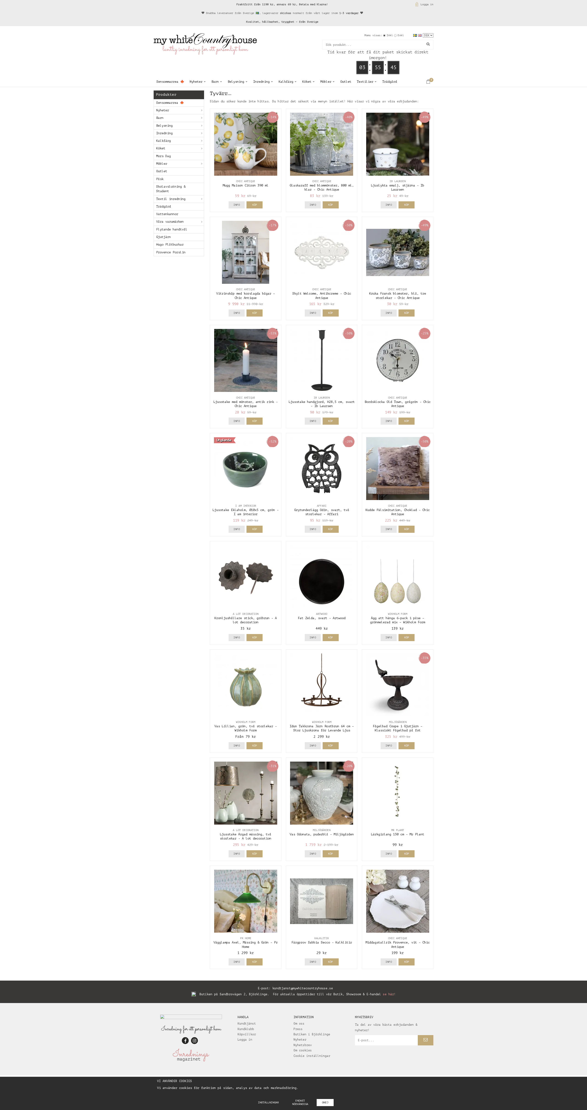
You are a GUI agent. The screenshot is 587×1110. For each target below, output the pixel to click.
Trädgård (389, 81)
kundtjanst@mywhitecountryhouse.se (302, 988)
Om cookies (303, 1050)
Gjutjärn (163, 237)
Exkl (401, 35)
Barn (215, 81)
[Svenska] (415, 35)
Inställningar (268, 1102)
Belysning (236, 81)
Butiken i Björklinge (312, 1034)
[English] (420, 35)
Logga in (427, 4)
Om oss (299, 1023)
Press (298, 1029)
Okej (325, 1102)
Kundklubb (246, 1029)
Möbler (325, 81)
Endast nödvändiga (300, 1102)
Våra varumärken (170, 221)
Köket (306, 81)
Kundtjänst (247, 1023)
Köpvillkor (247, 1034)
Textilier (365, 81)
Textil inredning (171, 199)
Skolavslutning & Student (171, 189)
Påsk (159, 179)
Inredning (261, 81)
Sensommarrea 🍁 (170, 81)
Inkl (390, 35)
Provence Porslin (171, 252)
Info (236, 204)
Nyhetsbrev (303, 1045)
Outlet (345, 81)
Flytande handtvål (171, 229)
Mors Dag (163, 156)
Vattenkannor (167, 214)
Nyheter (196, 81)
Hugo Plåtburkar (170, 244)
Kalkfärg (286, 81)
